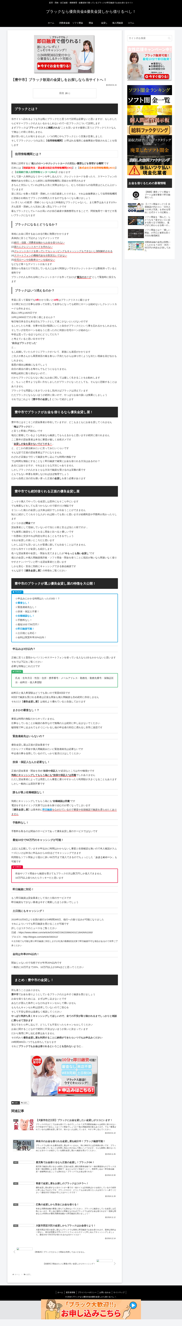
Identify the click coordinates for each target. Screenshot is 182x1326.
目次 (61, 93)
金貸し (16, 1103)
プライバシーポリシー (87, 1292)
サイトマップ (119, 1292)
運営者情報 (70, 1292)
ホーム (60, 1292)
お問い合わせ (105, 1292)
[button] (169, 38)
